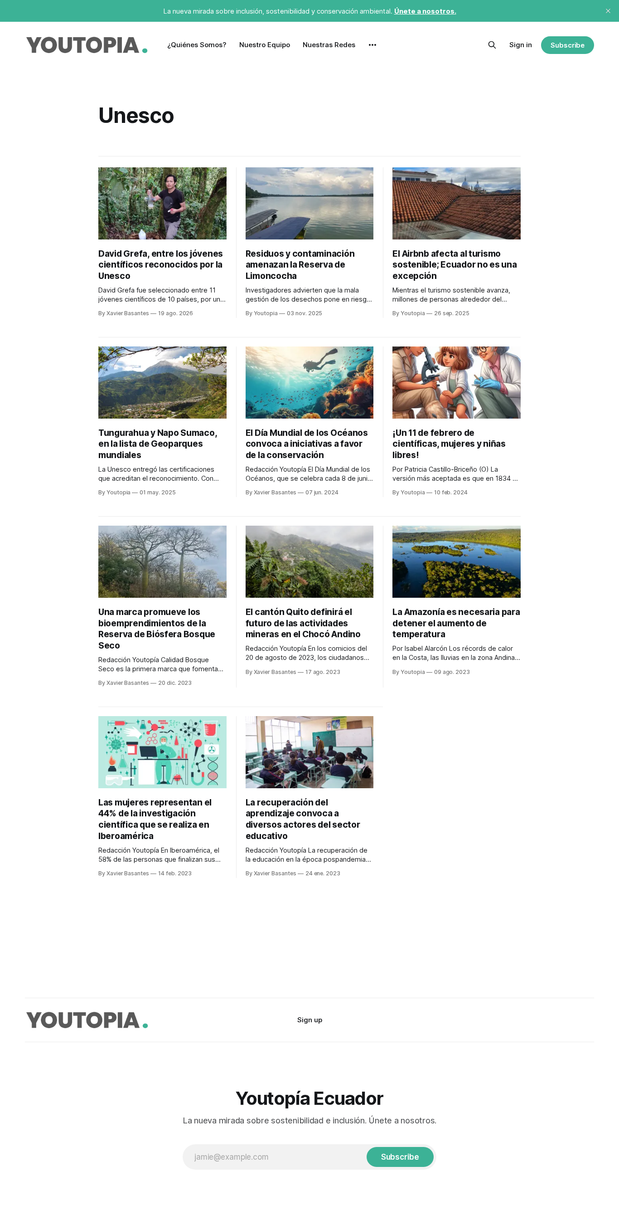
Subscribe (568, 45)
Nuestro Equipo (264, 44)
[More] (372, 45)
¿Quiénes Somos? (197, 44)
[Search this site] (492, 45)
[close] (608, 11)
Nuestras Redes (329, 44)
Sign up (309, 1019)
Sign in (520, 44)
